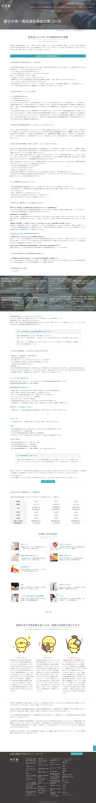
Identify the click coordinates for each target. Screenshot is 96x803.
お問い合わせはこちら (85, 3)
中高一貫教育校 (34, 383)
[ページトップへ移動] (85, 754)
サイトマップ (77, 758)
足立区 (46, 612)
